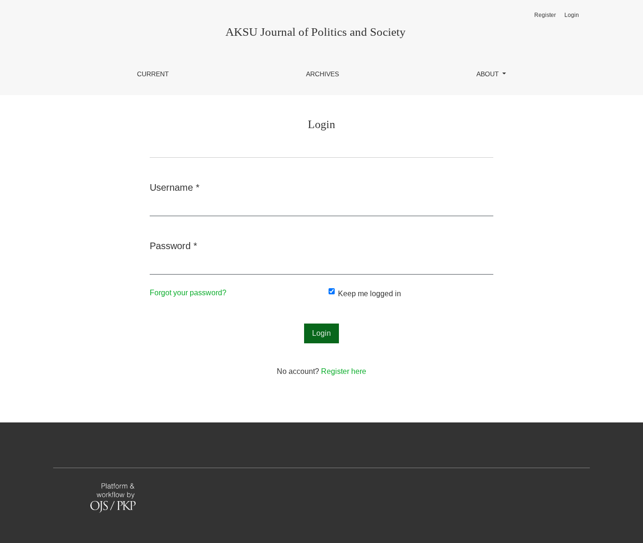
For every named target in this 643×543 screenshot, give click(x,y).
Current (153, 74)
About (488, 74)
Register (545, 15)
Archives (322, 74)
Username (175, 187)
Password (173, 245)
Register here (343, 371)
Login (571, 15)
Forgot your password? (188, 293)
